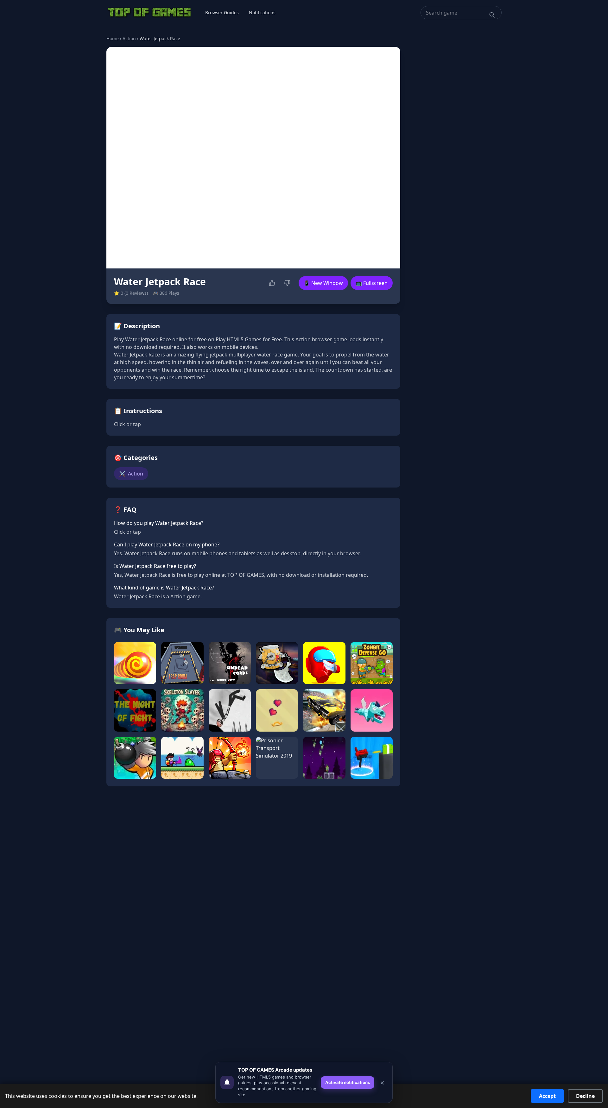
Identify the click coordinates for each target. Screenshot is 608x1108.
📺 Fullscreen (372, 283)
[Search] (492, 15)
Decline (585, 1095)
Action (129, 38)
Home (112, 38)
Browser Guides (222, 12)
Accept (547, 1095)
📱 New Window (323, 283)
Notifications (262, 12)
